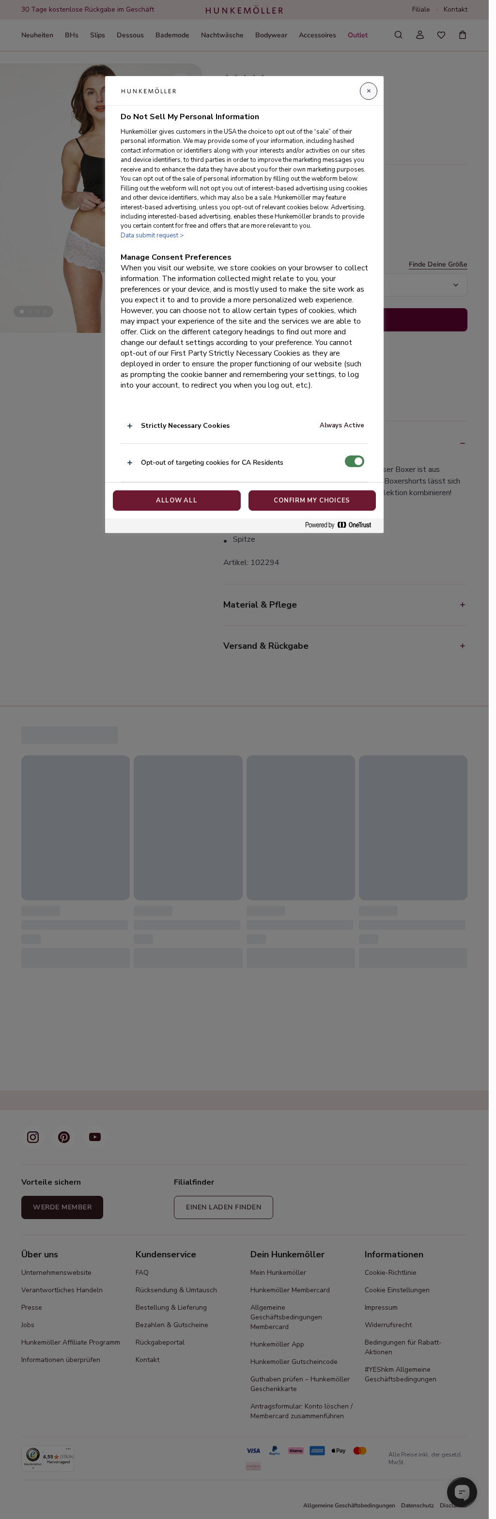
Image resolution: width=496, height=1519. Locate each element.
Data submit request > (152, 235)
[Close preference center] (368, 91)
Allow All (177, 500)
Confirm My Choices (312, 500)
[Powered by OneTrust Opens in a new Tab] (342, 525)
